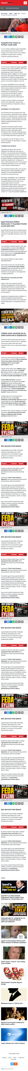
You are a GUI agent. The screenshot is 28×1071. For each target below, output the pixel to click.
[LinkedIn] (11, 37)
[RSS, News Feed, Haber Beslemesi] (16, 1064)
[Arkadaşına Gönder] (16, 37)
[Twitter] (8, 37)
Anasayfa (4, 1057)
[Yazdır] (19, 37)
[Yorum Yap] (22, 37)
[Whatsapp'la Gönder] (13, 37)
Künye (9, 1057)
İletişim (14, 1057)
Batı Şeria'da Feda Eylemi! (12, 8)
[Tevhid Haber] (7, 2)
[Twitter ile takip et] (12, 1064)
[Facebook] (5, 37)
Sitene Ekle (13, 1059)
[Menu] (25, 3)
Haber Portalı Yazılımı (8, 1068)
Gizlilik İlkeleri (21, 1057)
